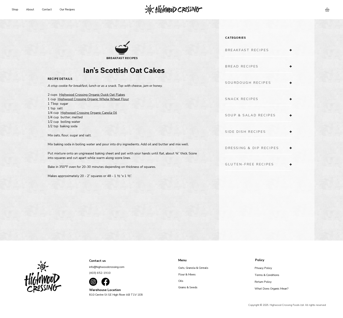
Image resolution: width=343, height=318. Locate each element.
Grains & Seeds (187, 287)
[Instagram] (93, 282)
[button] (329, 10)
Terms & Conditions (267, 275)
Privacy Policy (263, 268)
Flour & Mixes (187, 274)
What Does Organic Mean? (272, 289)
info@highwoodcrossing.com (106, 267)
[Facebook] (105, 282)
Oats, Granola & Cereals (193, 268)
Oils (180, 281)
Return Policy (263, 282)
